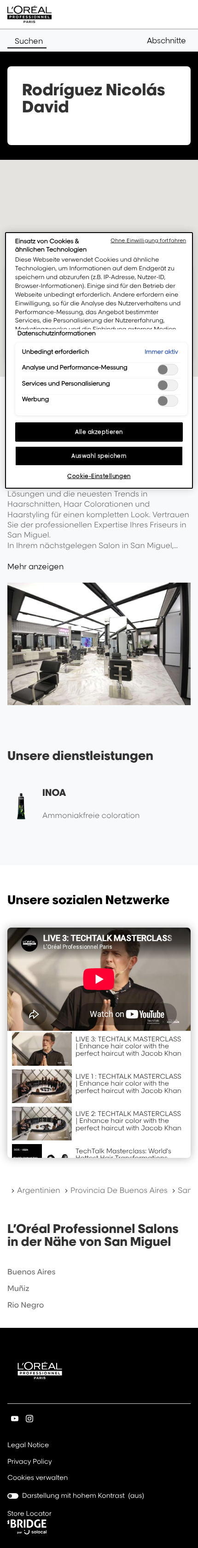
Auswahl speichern (99, 455)
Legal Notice (28, 1446)
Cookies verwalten (37, 1478)
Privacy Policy (29, 1462)
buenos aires (31, 1271)
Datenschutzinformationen (56, 333)
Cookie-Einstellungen (98, 476)
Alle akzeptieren (99, 431)
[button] (169, 41)
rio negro (25, 1304)
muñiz (18, 1288)
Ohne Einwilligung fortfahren (148, 240)
